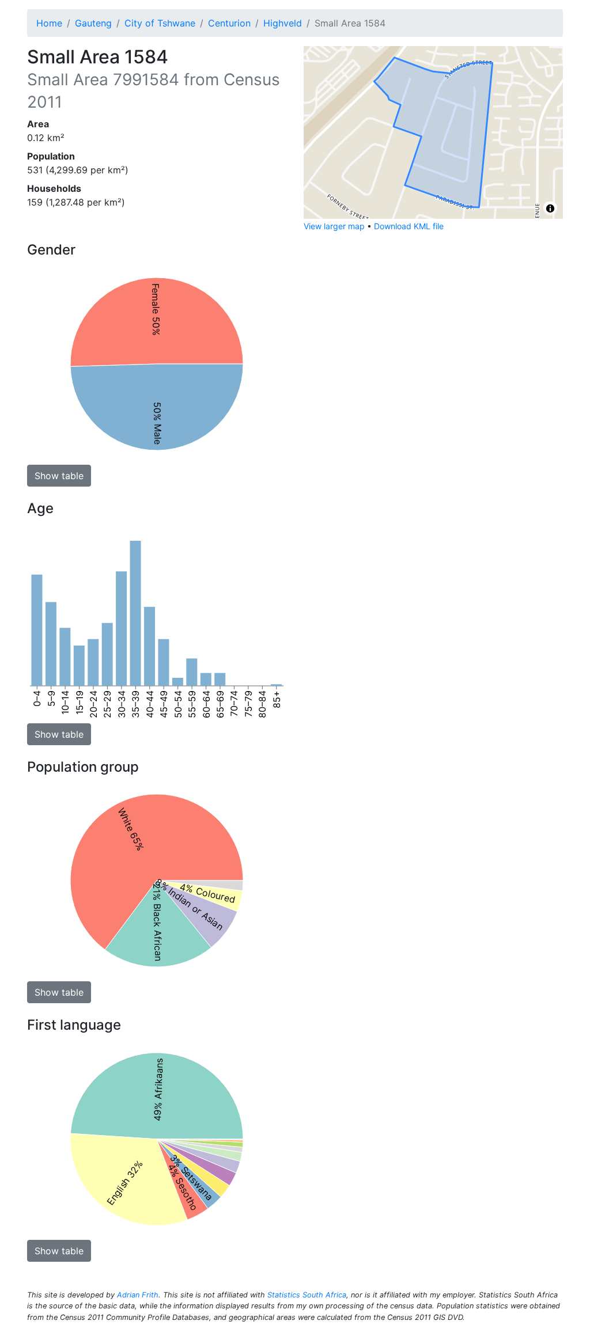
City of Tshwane (159, 23)
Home (49, 23)
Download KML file (409, 226)
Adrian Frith (137, 1295)
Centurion (229, 23)
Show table (59, 475)
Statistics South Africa (306, 1295)
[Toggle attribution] (550, 208)
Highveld (282, 23)
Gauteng (93, 23)
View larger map (334, 226)
